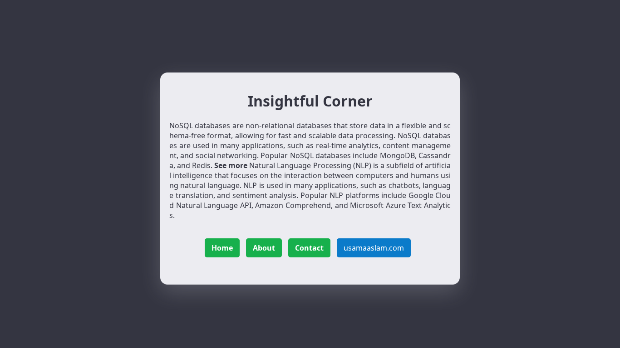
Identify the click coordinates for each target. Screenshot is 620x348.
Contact (309, 248)
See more (230, 165)
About (264, 248)
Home (222, 248)
